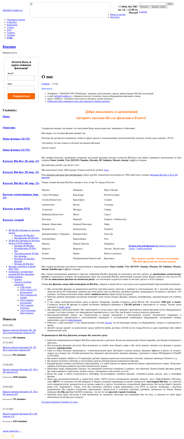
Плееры (18, 279)
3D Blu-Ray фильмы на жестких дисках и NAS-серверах (24, 241)
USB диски (25, 287)
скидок (108, 322)
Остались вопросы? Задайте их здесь (60, 402)
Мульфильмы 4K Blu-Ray (26, 238)
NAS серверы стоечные (26, 306)
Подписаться (21, 96)
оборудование (75, 320)
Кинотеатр (12, 25)
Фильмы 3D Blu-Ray (24, 246)
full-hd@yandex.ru (12, 10)
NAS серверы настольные (26, 301)
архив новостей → (12, 431)
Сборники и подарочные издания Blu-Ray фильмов (21, 272)
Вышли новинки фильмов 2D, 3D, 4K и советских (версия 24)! (20, 348)
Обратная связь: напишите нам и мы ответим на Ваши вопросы (78, 101)
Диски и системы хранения (22, 283)
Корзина (9, 46)
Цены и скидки (117, 14)
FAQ (9, 30)
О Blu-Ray (12, 22)
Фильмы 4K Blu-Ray (24, 235)
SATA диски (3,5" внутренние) (28, 291)
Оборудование (15, 277)
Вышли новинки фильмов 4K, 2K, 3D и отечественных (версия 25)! (20, 331)
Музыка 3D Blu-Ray (24, 264)
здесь (106, 170)
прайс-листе (65, 307)
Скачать (11, 32)
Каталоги (115, 17)
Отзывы (11, 35)
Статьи (10, 27)
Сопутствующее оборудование (28, 311)
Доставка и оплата (16, 19)
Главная (143, 12)
